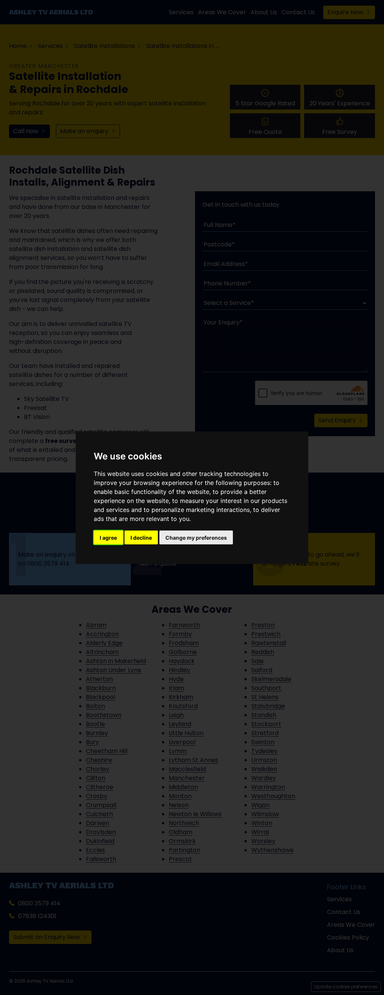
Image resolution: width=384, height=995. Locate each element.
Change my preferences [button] (196, 537)
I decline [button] (141, 537)
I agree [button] (108, 537)
